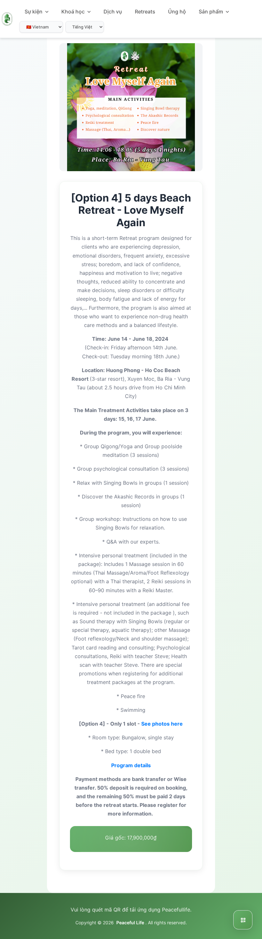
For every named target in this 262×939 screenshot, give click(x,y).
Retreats (145, 11)
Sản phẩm (211, 11)
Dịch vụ (113, 11)
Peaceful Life (130, 922)
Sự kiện (34, 11)
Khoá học (73, 11)
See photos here (162, 723)
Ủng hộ (177, 11)
